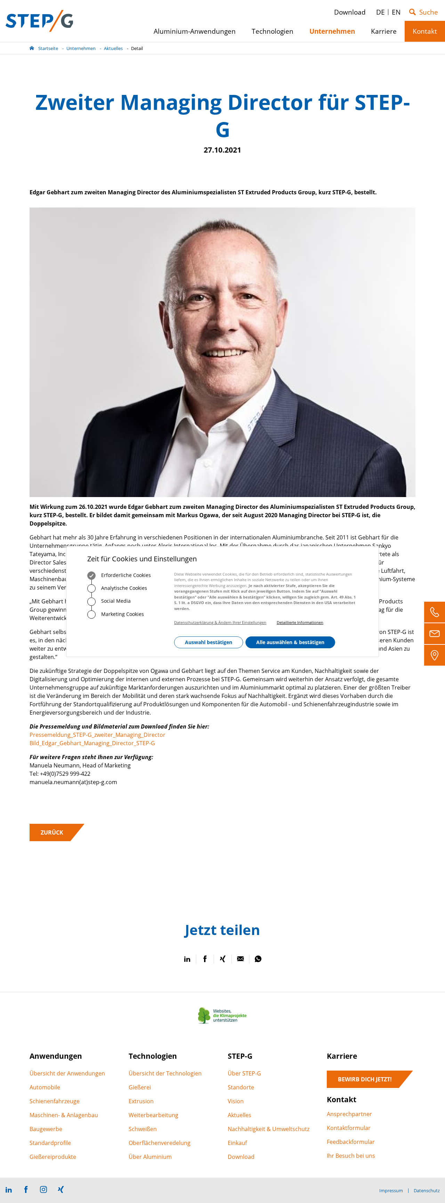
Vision (236, 1101)
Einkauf (237, 1143)
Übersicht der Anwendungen (67, 1073)
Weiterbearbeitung (153, 1115)
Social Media (115, 601)
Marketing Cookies (122, 614)
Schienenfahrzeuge (55, 1101)
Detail (137, 48)
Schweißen (143, 1129)
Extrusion (141, 1101)
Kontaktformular (349, 1128)
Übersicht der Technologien (165, 1073)
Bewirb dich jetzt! (365, 1079)
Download (241, 1157)
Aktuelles (113, 48)
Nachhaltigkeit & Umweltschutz (268, 1129)
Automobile (45, 1087)
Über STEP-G (244, 1073)
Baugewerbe (46, 1129)
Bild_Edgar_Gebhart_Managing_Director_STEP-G (92, 743)
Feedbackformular (351, 1142)
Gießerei (140, 1087)
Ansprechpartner (349, 1114)
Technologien (275, 34)
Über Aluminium (150, 1157)
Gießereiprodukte (53, 1157)
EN (396, 12)
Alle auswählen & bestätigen (290, 642)
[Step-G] (39, 21)
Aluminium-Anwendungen (197, 34)
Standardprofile (50, 1143)
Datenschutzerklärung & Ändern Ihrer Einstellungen (220, 622)
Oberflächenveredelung (160, 1143)
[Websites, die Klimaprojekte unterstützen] (222, 1024)
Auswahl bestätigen (208, 642)
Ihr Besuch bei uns (351, 1156)
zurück (52, 832)
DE (380, 12)
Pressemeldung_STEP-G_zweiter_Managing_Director (97, 735)
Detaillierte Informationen (300, 622)
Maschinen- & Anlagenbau (64, 1115)
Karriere (386, 34)
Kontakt (427, 34)
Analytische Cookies (123, 588)
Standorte (241, 1087)
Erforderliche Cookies (125, 575)
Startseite (48, 48)
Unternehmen (81, 48)
